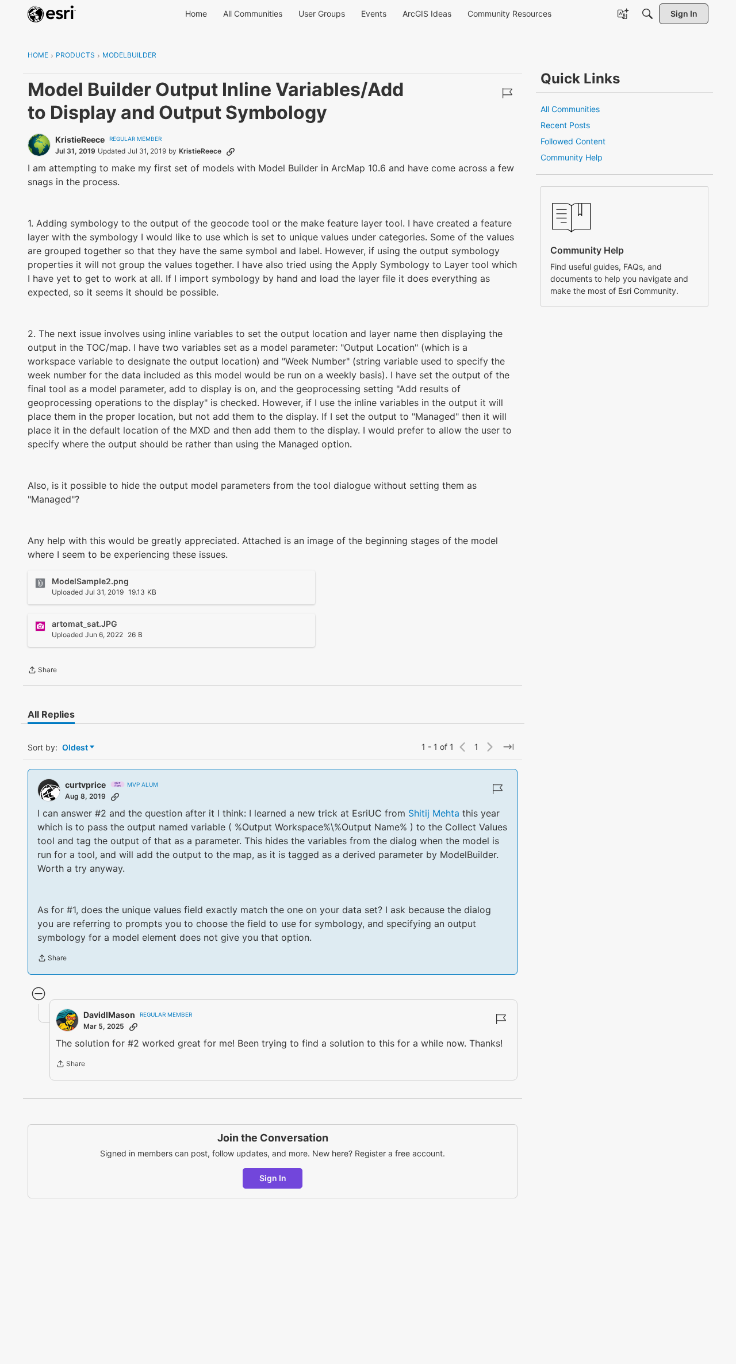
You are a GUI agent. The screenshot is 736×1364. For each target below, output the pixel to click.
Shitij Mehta (433, 813)
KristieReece (80, 139)
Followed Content (572, 141)
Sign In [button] (272, 1178)
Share (42, 671)
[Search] (647, 13)
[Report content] (507, 93)
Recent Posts (565, 125)
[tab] (51, 714)
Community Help (571, 157)
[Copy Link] (230, 151)
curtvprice (85, 785)
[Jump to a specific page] (508, 747)
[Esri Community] (52, 13)
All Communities (570, 109)
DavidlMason (109, 1015)
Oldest (76, 747)
